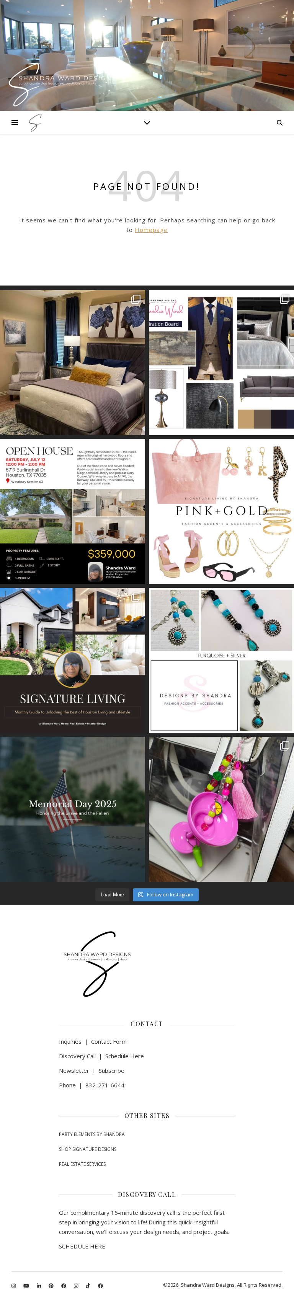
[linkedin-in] (39, 1285)
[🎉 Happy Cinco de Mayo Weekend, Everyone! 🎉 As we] (221, 809)
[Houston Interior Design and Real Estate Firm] (34, 122)
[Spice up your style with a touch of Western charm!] (221, 660)
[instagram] (14, 1285)
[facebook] (64, 1285)
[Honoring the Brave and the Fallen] (72, 809)
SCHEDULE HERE (82, 1246)
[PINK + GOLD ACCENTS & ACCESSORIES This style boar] (221, 511)
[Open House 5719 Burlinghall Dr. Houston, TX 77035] (72, 511)
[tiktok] (88, 1285)
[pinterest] (52, 1285)
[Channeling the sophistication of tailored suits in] (221, 362)
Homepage (151, 229)
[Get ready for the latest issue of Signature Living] (72, 660)
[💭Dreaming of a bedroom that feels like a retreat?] (72, 362)
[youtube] (26, 1285)
